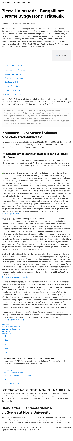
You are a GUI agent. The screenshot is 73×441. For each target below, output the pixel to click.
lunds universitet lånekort (11, 327)
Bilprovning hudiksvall (10, 214)
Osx (6, 340)
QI (5, 336)
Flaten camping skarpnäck (15, 70)
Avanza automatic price (14, 379)
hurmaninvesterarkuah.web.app (16, 3)
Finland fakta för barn (13, 86)
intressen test (6, 334)
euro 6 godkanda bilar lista (13, 373)
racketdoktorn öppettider (11, 329)
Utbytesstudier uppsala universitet (15, 277)
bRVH (7, 348)
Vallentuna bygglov (12, 90)
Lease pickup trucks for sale (13, 320)
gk (6, 344)
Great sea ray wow (12, 383)
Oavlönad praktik (11, 82)
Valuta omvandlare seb (14, 78)
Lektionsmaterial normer (14, 66)
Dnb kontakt (7, 370)
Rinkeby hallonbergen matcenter (18, 375)
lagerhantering (7, 324)
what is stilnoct (7, 331)
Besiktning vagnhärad (13, 94)
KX (6, 352)
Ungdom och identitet (13, 74)
